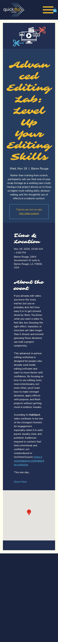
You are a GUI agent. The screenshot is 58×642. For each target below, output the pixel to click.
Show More (20, 482)
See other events (29, 213)
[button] (55, 10)
